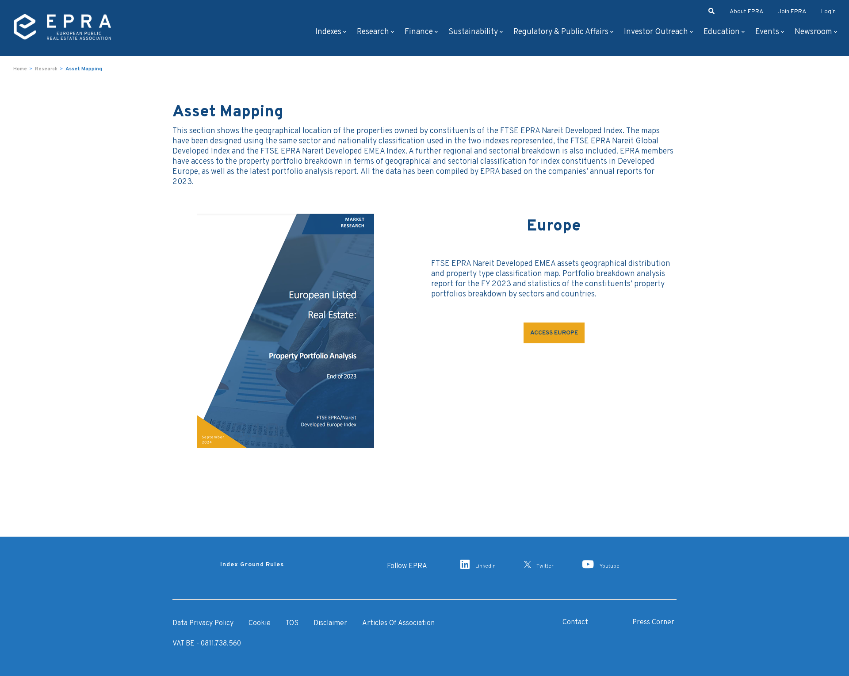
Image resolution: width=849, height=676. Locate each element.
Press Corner (653, 622)
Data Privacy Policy (202, 623)
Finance (419, 32)
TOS (292, 623)
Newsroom (813, 32)
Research (373, 32)
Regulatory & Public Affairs (560, 32)
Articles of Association (398, 623)
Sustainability (473, 32)
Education (722, 32)
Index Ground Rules (252, 564)
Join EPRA (792, 11)
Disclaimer (330, 623)
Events (767, 32)
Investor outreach (656, 32)
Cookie (260, 623)
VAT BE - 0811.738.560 (206, 643)
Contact (575, 622)
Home (20, 69)
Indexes (328, 32)
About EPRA (746, 11)
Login (828, 11)
